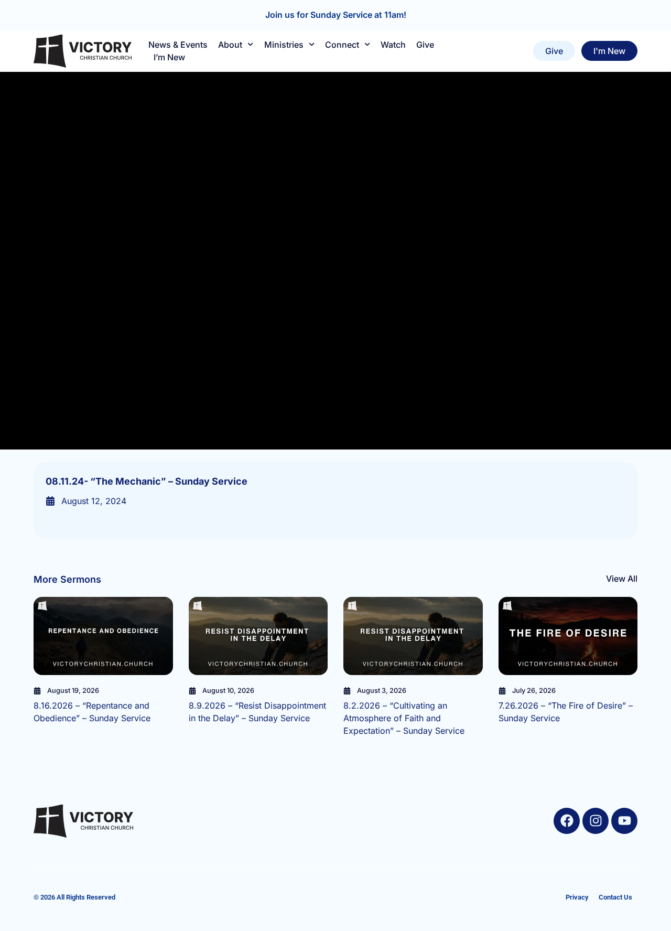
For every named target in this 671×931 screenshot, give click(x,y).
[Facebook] (567, 821)
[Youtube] (624, 821)
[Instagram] (595, 821)
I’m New (169, 57)
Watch (393, 44)
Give (425, 44)
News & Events (178, 44)
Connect (342, 44)
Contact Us (615, 897)
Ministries (284, 44)
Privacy (577, 897)
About (230, 44)
